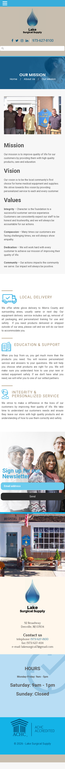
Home (13, 79)
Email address (12, 486)
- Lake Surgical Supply (37, 743)
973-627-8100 (42, 40)
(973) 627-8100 (39, 639)
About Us (29, 79)
